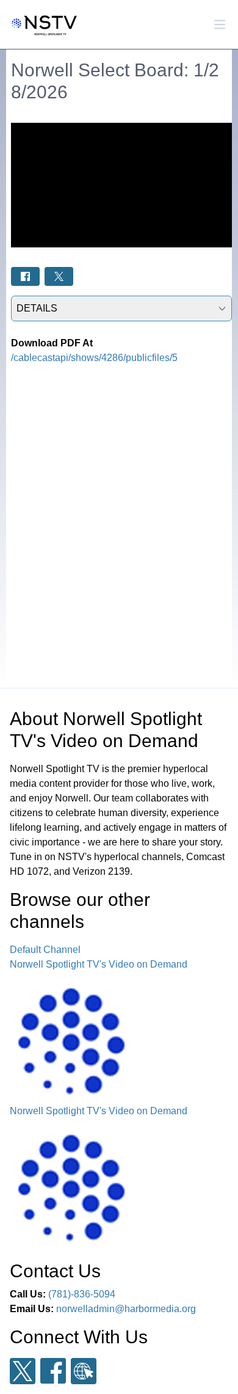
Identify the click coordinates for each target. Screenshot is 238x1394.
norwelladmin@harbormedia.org (126, 1309)
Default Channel (45, 949)
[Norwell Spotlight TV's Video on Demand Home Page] (42, 24)
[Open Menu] (219, 24)
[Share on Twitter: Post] (59, 276)
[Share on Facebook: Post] (25, 276)
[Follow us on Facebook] (53, 1371)
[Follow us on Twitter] (22, 1371)
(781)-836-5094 (81, 1294)
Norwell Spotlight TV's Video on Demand (98, 964)
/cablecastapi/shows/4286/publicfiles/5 (94, 357)
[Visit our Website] (83, 1371)
